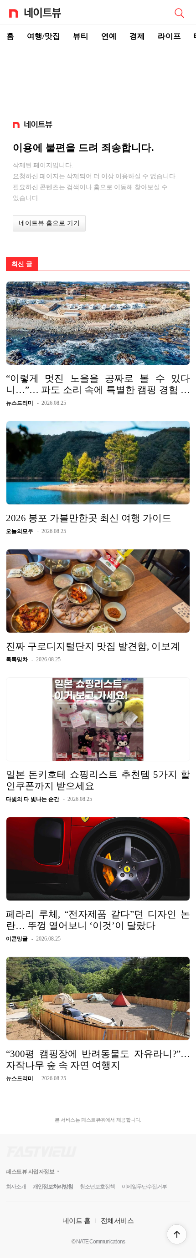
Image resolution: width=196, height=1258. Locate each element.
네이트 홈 (76, 1220)
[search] (179, 12)
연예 (109, 36)
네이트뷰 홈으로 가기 (49, 223)
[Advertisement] (98, 80)
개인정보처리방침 (53, 1186)
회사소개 (16, 1186)
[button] (176, 1234)
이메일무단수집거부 (144, 1186)
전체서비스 (117, 1220)
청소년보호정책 (97, 1186)
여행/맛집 (43, 36)
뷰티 (80, 36)
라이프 (169, 36)
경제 (137, 36)
